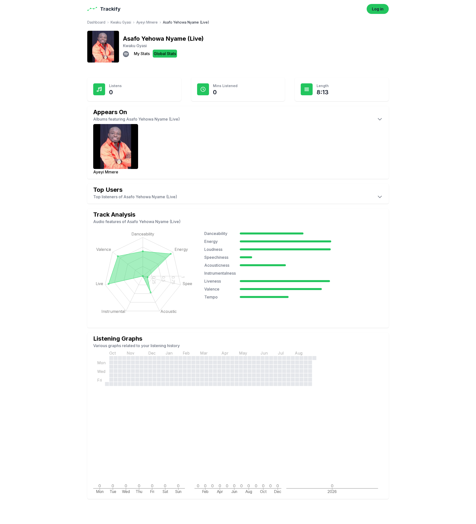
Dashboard (96, 22)
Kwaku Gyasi (121, 22)
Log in (378, 8)
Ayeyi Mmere (147, 22)
